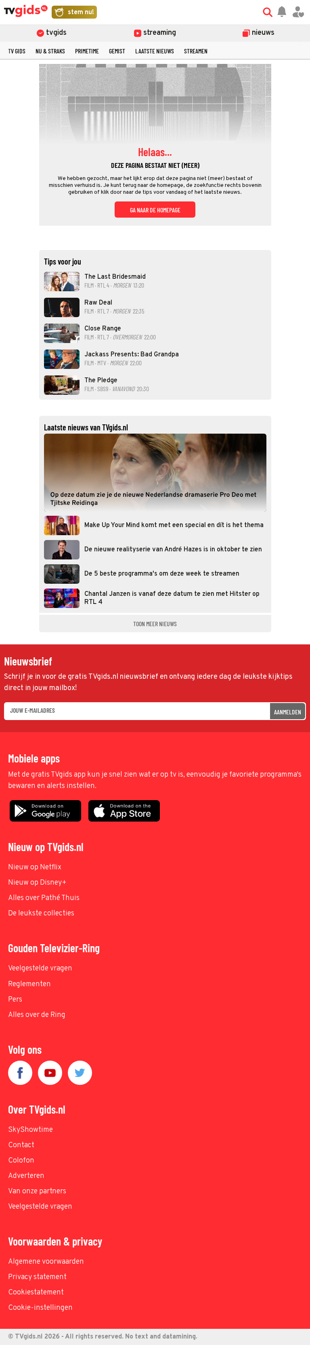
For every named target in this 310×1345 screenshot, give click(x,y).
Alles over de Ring (36, 1015)
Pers (15, 999)
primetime (87, 51)
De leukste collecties (41, 913)
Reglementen (29, 984)
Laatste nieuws (154, 51)
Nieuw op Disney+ (37, 882)
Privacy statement (37, 1277)
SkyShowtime (30, 1130)
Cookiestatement (36, 1292)
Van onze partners (37, 1191)
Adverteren (26, 1176)
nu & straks (50, 51)
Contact (21, 1145)
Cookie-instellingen (40, 1308)
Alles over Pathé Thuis (44, 898)
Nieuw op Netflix (34, 867)
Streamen (195, 51)
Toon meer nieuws (155, 623)
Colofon (21, 1160)
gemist (117, 51)
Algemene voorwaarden (46, 1262)
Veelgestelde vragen (40, 968)
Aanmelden (287, 712)
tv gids (16, 51)
